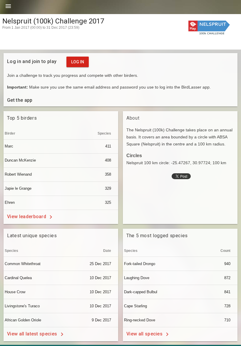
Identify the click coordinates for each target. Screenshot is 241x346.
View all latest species (32, 334)
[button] (8, 8)
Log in (77, 62)
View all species (145, 334)
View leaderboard (27, 216)
